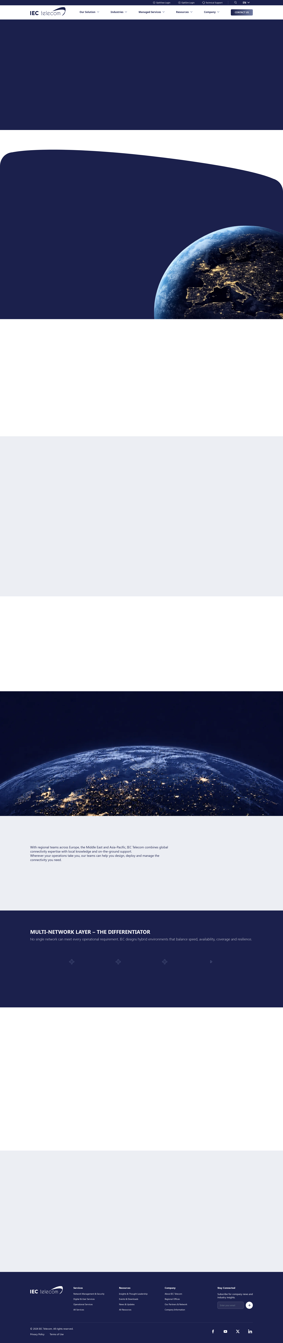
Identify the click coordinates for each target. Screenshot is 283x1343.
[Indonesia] (233, 885)
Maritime (233, 628)
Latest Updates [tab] (226, 1049)
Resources (182, 12)
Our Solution (87, 12)
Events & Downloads (128, 1298)
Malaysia (126, 880)
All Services (78, 1309)
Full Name (136, 1178)
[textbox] (156, 1220)
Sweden (69, 890)
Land (187, 628)
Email (193, 1196)
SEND (231, 1263)
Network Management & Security (88, 1293)
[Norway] (196, 849)
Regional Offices (82, 905)
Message (135, 1230)
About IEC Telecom (173, 1293)
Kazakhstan (99, 880)
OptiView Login (163, 2)
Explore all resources (230, 1033)
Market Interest (200, 1213)
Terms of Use (57, 1334)
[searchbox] (210, 1220)
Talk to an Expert (46, 905)
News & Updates (127, 1304)
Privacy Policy (37, 1334)
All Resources (125, 1309)
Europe (40, 880)
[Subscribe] (249, 1305)
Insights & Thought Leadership (133, 1293)
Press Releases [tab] (178, 1049)
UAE (123, 890)
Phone (194, 1178)
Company (210, 12)
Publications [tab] (94, 1049)
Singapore (42, 890)
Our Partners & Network (176, 1304)
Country (135, 1213)
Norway (154, 880)
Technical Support (214, 2)
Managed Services (150, 12)
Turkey (96, 890)
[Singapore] (231, 882)
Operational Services (83, 1304)
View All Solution (230, 345)
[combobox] (194, 1187)
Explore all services (230, 469)
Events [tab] (135, 1049)
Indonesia (70, 880)
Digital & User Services (84, 1298)
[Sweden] (197, 851)
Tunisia (153, 890)
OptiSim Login (188, 2)
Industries (117, 12)
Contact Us (242, 12)
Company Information (175, 1309)
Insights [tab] (51, 1049)
